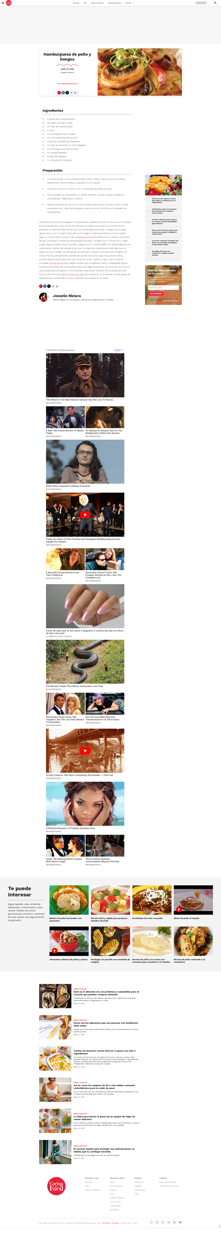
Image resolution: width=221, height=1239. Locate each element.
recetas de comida (58, 263)
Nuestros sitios (117, 1178)
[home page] (9, 3)
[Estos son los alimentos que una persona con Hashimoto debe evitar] (55, 1027)
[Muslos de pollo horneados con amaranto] (69, 900)
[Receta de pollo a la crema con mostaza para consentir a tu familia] (152, 941)
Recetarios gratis (114, 3)
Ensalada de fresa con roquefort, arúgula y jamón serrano (163, 253)
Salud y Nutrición (97, 3)
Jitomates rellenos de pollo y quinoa (68, 959)
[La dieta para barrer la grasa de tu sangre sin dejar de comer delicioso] (55, 1121)
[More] (133, 3)
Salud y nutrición (80, 989)
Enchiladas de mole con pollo (147, 918)
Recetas (76, 3)
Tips (85, 3)
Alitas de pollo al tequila (186, 918)
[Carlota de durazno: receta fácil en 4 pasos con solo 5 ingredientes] (55, 1058)
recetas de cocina (83, 237)
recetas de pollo (76, 274)
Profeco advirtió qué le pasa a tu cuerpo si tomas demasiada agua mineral (164, 221)
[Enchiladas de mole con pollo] (152, 900)
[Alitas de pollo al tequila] (193, 900)
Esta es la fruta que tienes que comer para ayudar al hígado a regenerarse (165, 232)
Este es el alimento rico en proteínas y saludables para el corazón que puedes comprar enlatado (106, 993)
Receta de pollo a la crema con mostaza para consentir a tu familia (151, 960)
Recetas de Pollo (69, 84)
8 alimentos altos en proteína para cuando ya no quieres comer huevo (164, 211)
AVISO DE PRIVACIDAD (170, 300)
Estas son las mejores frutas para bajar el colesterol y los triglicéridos (164, 200)
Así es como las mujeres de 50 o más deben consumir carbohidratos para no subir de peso (104, 1086)
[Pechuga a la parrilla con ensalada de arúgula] (110, 941)
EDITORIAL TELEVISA (110, 1223)
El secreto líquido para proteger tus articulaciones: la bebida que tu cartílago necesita (104, 1150)
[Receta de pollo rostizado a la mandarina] (193, 941)
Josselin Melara (67, 72)
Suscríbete (201, 3)
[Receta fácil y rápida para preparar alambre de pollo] (110, 900)
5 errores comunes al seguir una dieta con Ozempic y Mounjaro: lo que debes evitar (165, 242)
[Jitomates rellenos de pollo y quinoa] (69, 941)
